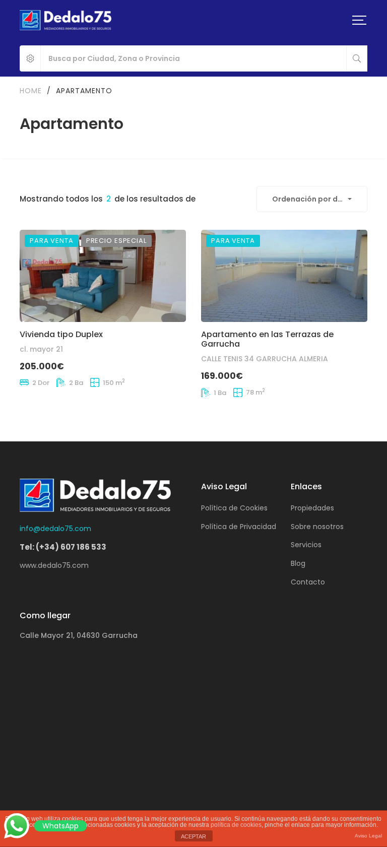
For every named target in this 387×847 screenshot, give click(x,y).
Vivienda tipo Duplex (61, 334)
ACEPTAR (193, 836)
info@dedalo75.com (55, 529)
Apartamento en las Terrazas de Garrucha (267, 339)
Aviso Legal (368, 835)
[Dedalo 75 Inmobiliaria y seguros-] (65, 20)
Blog (298, 563)
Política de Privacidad (238, 527)
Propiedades (312, 508)
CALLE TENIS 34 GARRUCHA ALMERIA (264, 359)
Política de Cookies (234, 508)
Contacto (308, 582)
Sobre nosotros (317, 527)
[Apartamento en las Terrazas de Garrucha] (284, 275)
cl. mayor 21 (41, 349)
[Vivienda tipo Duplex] (103, 275)
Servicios (306, 545)
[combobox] (311, 199)
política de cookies (236, 824)
